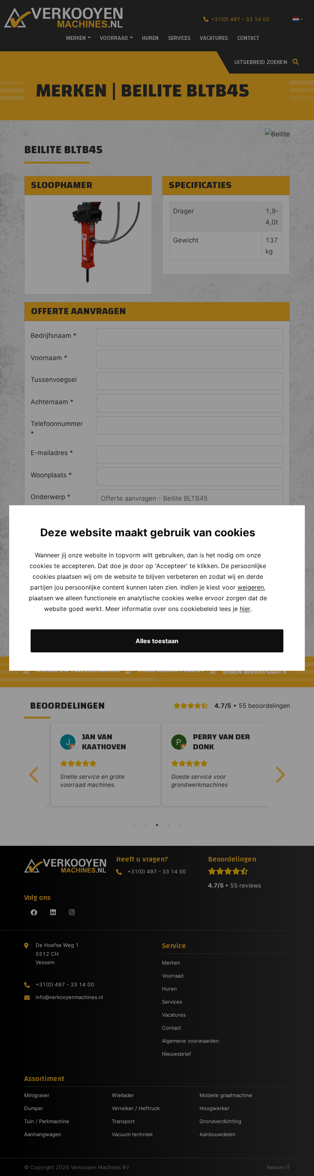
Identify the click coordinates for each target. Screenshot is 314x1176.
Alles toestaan (157, 641)
